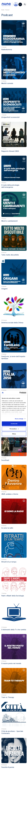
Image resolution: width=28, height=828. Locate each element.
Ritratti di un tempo (8, 562)
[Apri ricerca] (25, 4)
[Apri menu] (20, 4)
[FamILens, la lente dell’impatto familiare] (14, 339)
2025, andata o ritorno (9, 494)
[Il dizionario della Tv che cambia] (14, 612)
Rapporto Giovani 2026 (10, 151)
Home (3, 10)
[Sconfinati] (14, 443)
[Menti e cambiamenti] (14, 204)
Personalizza (13, 428)
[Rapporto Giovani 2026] (14, 134)
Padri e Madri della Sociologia (12, 596)
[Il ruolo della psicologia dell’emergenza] (14, 168)
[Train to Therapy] (14, 680)
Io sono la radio (7, 528)
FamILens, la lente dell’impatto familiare (13, 357)
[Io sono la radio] (14, 511)
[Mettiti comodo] (14, 66)
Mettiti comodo (7, 83)
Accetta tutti (14, 423)
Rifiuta (14, 434)
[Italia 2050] (14, 375)
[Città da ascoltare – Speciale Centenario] (14, 714)
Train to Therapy (7, 697)
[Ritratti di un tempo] (14, 545)
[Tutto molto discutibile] (14, 238)
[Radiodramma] (14, 32)
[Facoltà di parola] (14, 750)
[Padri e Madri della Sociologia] (14, 579)
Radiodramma (6, 49)
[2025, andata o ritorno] (14, 477)
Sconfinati (5, 460)
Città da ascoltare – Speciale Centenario (12, 732)
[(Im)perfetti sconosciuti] (14, 100)
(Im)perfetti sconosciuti (10, 117)
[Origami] (14, 272)
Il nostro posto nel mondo (11, 663)
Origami (4, 289)
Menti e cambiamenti (9, 221)
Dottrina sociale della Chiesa (12, 323)
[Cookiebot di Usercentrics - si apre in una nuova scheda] (19, 393)
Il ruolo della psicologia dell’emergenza (10, 186)
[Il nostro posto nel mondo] (14, 646)
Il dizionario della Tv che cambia (13, 630)
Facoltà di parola (7, 767)
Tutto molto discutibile (10, 255)
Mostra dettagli (19, 418)
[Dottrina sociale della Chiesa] (14, 306)
